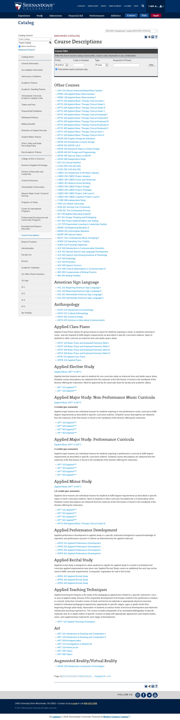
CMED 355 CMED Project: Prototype (74, 190)
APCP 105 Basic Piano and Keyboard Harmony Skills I (83, 343)
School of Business (29, 180)
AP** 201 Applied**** (67, 513)
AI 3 (23, 300)
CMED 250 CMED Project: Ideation (73, 176)
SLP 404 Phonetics (66, 262)
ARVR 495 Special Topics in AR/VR (74, 156)
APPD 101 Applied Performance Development (79, 543)
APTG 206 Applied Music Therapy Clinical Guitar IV (81, 108)
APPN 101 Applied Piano (69, 360)
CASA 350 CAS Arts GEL (69, 169)
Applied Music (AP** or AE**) (67, 372)
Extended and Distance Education (31, 227)
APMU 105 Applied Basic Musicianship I (76, 94)
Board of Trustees (29, 242)
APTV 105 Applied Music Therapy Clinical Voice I (80, 132)
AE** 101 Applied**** (67, 387)
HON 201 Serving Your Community (73, 207)
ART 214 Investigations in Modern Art (74, 644)
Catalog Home (27, 57)
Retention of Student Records (34, 130)
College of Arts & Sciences (32, 159)
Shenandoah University (34, 6)
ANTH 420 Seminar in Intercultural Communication (81, 320)
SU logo (24, 280)
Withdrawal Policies (29, 117)
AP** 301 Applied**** (67, 517)
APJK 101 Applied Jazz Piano (71, 357)
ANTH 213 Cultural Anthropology (72, 313)
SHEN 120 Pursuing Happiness (72, 245)
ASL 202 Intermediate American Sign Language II (80, 298)
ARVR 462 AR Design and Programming (76, 152)
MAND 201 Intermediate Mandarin (73, 231)
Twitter (149, 695)
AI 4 (23, 306)
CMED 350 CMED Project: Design (73, 186)
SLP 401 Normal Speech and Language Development (82, 252)
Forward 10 (100, 676)
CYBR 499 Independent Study (71, 200)
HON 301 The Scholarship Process (73, 210)
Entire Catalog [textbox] (24, 39)
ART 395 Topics (64, 654)
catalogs (56, 717)
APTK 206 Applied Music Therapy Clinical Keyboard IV (83, 125)
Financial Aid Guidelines (31, 111)
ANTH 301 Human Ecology (70, 317)
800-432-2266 (90, 703)
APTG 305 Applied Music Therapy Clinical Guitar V (81, 111)
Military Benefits (28, 124)
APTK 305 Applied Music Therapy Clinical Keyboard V (82, 128)
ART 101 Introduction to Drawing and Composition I (81, 634)
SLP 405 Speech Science (69, 265)
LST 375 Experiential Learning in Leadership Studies (82, 224)
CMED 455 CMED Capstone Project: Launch (78, 197)
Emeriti (24, 261)
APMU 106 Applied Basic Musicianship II (76, 97)
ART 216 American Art (67, 647)
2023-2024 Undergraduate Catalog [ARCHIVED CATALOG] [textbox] (128, 31)
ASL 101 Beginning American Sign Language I (79, 288)
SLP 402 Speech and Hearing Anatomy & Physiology (82, 255)
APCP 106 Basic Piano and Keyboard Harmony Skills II (83, 346)
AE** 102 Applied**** (67, 391)
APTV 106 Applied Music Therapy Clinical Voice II (80, 135)
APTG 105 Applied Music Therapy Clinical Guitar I (80, 101)
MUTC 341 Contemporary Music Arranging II (78, 238)
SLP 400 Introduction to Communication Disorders (80, 248)
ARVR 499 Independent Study (71, 159)
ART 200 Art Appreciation (69, 640)
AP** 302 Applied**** (67, 429)
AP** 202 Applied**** (67, 426)
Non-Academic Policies (31, 152)
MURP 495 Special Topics (69, 234)
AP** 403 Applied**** (67, 475)
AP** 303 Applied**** (67, 471)
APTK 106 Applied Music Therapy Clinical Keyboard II (82, 118)
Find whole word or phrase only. (73, 69)
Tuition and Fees (28, 104)
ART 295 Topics (64, 651)
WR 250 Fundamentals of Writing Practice (77, 272)
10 (86, 676)
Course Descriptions (30, 235)
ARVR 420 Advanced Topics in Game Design (78, 149)
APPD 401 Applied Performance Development (79, 553)
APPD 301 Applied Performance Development (79, 550)
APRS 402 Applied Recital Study (72, 580)
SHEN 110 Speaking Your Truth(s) (73, 241)
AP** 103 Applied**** (67, 465)
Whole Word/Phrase (28, 46)
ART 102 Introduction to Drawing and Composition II (81, 637)
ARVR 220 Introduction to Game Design (76, 142)
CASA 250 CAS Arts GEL (69, 166)
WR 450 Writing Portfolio (69, 276)
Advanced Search (26, 50)
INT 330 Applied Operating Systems (74, 214)
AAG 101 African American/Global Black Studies (79, 90)
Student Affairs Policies (31, 137)
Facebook (143, 695)
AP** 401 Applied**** (67, 520)
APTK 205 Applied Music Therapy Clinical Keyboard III (82, 121)
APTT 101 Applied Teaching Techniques (76, 622)
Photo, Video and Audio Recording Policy (31, 144)
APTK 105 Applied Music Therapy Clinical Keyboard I (82, 114)
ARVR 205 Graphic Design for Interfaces (76, 138)
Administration (27, 248)
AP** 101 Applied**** (67, 510)
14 (109, 676)
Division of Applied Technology (34, 165)
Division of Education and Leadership (32, 173)
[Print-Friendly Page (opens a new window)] (152, 36)
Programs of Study (29, 202)
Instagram (137, 695)
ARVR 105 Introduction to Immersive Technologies (80, 666)
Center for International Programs (31, 210)
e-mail (74, 703)
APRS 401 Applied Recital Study (72, 576)
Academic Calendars (30, 267)
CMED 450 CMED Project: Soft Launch (75, 193)
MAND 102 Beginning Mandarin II (73, 228)
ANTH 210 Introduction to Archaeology (75, 310)
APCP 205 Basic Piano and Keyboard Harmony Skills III (83, 350)
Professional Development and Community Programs (34, 218)
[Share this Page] (149, 36)
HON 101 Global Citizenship (70, 204)
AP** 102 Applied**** (67, 422)
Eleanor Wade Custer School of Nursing (34, 194)
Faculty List (26, 255)
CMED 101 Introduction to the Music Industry (78, 173)
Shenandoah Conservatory (33, 187)
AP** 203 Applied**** (67, 468)
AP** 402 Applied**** (67, 433)
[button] (143, 6)
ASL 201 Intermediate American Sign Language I (80, 294)
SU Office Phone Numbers (33, 274)
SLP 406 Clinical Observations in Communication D (81, 269)
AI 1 (23, 287)
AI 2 (23, 293)
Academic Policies (29, 83)
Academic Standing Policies (33, 89)
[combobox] (131, 30)
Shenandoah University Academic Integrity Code (32, 97)
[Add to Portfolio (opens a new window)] (145, 36)
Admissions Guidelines (31, 76)
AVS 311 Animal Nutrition (69, 162)
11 (90, 676)
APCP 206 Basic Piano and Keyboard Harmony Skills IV (83, 353)
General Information (29, 63)
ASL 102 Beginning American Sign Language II (79, 291)
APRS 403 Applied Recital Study (72, 583)
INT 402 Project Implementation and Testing (77, 221)
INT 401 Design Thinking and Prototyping (76, 217)
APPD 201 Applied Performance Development (79, 547)
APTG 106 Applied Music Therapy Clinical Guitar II (81, 104)
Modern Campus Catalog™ (116, 717)
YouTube (155, 695)
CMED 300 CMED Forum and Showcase (76, 180)
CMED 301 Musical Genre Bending (73, 183)
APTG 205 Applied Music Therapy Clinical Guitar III (81, 523)
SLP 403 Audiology (66, 258)
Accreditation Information (32, 70)
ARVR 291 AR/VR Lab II (68, 145)
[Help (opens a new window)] (156, 36)
